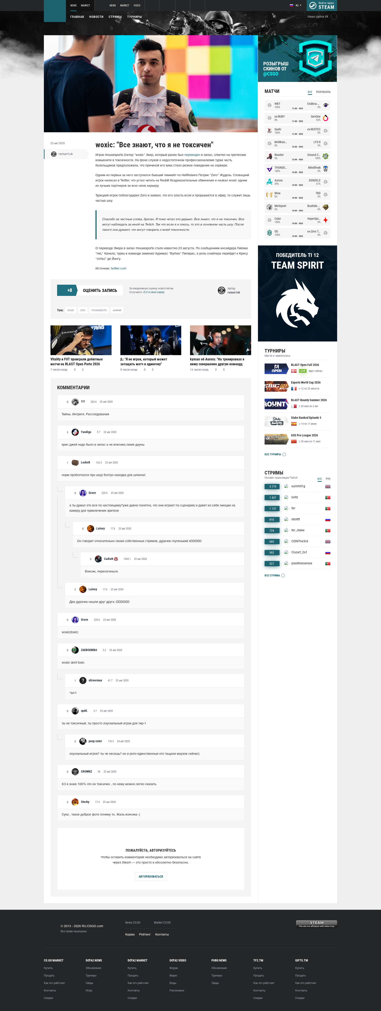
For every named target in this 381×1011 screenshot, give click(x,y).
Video (137, 5)
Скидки (48, 998)
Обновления (93, 968)
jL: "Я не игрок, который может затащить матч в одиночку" (143, 361)
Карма (130, 934)
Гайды (89, 983)
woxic (70, 310)
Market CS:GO (162, 922)
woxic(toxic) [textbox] (70, 632)
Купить (48, 968)
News (73, 5)
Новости (96, 16)
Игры (89, 990)
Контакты (162, 934)
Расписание (177, 990)
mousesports (99, 310)
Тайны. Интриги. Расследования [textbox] (85, 414)
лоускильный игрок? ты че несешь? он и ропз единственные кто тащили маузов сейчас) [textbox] (134, 754)
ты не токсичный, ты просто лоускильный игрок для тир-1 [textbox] (104, 723)
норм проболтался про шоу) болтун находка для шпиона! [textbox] (104, 475)
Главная (77, 16)
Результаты (323, 92)
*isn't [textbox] (72, 693)
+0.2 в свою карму (153, 292)
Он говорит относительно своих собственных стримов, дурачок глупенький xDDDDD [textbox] (139, 541)
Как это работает (54, 983)
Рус (328, 478)
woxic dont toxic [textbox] (73, 662)
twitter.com (118, 268)
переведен (192, 155)
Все (310, 92)
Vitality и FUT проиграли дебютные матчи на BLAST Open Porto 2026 (76, 361)
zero (82, 310)
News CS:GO (132, 922)
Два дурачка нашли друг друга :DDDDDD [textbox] (99, 602)
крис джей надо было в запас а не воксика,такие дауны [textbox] (103, 444)
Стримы (115, 16)
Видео (173, 975)
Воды (173, 983)
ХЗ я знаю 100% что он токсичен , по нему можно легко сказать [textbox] (109, 784)
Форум (174, 968)
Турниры (134, 16)
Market (85, 5)
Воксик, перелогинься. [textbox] (102, 571)
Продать (49, 975)
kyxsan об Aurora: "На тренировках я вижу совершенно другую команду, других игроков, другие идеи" (217, 361)
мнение (117, 310)
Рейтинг (145, 934)
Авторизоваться (151, 876)
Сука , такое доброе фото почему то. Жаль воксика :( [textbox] (101, 814)
